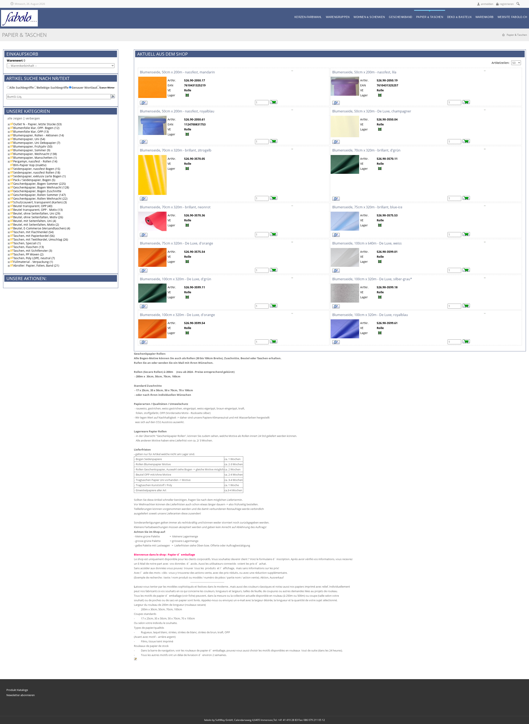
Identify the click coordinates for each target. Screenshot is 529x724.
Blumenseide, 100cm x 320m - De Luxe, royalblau (370, 315)
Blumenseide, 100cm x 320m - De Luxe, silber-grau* (372, 279)
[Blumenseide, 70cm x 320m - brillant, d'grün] (345, 157)
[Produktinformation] (292, 72)
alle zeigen (14, 118)
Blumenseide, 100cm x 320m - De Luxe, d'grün (175, 279)
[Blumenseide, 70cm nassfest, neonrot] (152, 213)
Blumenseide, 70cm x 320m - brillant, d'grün (366, 150)
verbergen (33, 118)
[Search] (517, 3)
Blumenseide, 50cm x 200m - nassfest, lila (364, 72)
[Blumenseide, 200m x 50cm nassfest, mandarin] (152, 78)
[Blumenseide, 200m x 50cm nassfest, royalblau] (152, 117)
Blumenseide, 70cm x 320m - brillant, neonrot (175, 207)
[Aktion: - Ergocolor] (345, 117)
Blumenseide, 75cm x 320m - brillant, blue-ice (367, 207)
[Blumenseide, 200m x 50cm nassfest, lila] (345, 78)
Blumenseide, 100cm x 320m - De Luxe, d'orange (177, 315)
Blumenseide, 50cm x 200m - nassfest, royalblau (177, 111)
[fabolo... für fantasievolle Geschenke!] (19, 11)
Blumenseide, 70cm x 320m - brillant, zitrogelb (175, 150)
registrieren (507, 4)
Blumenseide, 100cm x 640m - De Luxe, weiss (367, 243)
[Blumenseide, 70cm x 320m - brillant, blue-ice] (345, 213)
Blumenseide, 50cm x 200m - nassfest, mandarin (177, 72)
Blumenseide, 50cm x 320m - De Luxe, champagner (371, 111)
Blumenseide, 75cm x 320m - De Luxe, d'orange (176, 243)
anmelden (487, 4)
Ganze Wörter (107, 87)
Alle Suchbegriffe (22, 87)
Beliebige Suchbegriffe (52, 87)
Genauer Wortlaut (84, 87)
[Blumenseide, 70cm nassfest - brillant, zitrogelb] (152, 157)
